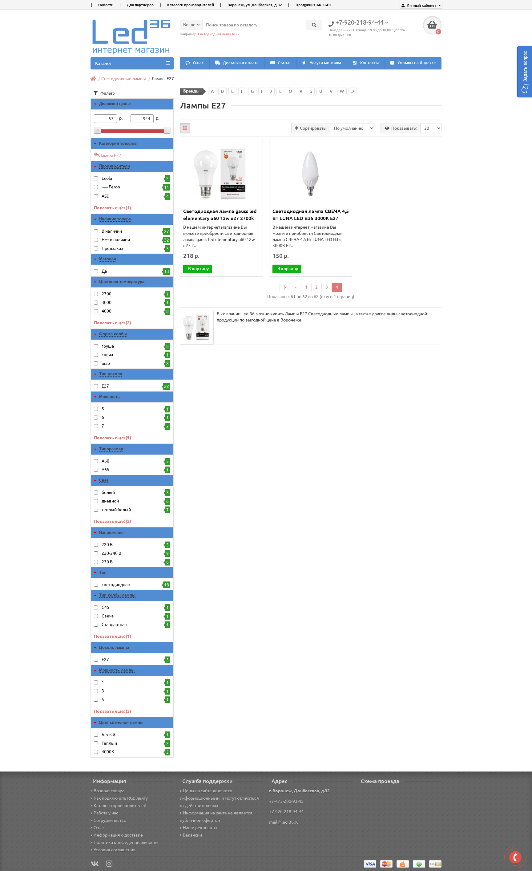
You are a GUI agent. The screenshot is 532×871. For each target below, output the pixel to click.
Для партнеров (140, 5)
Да (135, 271)
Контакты (369, 63)
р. (157, 118)
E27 (135, 386)
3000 (135, 302)
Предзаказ (135, 248)
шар (135, 363)
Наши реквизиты (200, 827)
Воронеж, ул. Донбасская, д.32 (255, 5)
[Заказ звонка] (515, 857)
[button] (524, 71)
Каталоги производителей (190, 5)
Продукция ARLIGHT (314, 5)
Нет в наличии (135, 239)
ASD (135, 196)
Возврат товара (109, 790)
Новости (105, 5)
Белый (135, 734)
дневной (135, 501)
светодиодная (135, 584)
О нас (198, 63)
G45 (135, 607)
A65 (135, 469)
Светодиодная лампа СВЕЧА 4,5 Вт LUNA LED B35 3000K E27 (310, 214)
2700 (135, 294)
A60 (135, 461)
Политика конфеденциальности (126, 842)
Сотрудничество (110, 820)
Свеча (135, 616)
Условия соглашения (114, 849)
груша (135, 346)
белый (135, 492)
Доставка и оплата (240, 63)
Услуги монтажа (325, 63)
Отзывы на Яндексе (416, 63)
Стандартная (135, 624)
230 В (135, 562)
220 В (135, 544)
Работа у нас (106, 812)
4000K (135, 752)
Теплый (135, 743)
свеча (135, 354)
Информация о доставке (118, 835)
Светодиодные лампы (123, 78)
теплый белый (135, 509)
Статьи (284, 63)
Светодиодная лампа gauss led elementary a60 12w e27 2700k (220, 214)
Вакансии (192, 835)
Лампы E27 (110, 155)
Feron (138, 187)
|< (285, 287)
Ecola (135, 178)
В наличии (135, 231)
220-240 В (135, 553)
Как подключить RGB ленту (121, 798)
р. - (123, 118)
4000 (135, 311)
